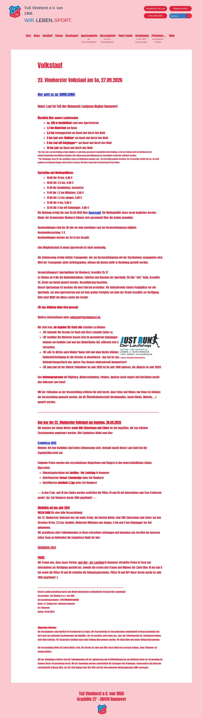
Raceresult (95, 213)
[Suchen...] (189, 15)
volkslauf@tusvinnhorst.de (85, 317)
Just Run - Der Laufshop (91, 562)
